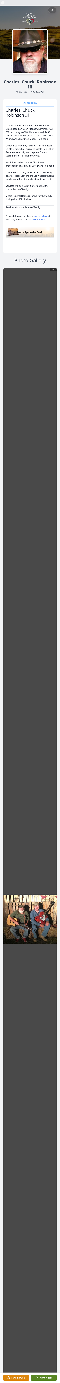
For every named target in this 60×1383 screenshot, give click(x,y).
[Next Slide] (54, 919)
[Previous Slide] (6, 919)
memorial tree (41, 216)
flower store (38, 219)
